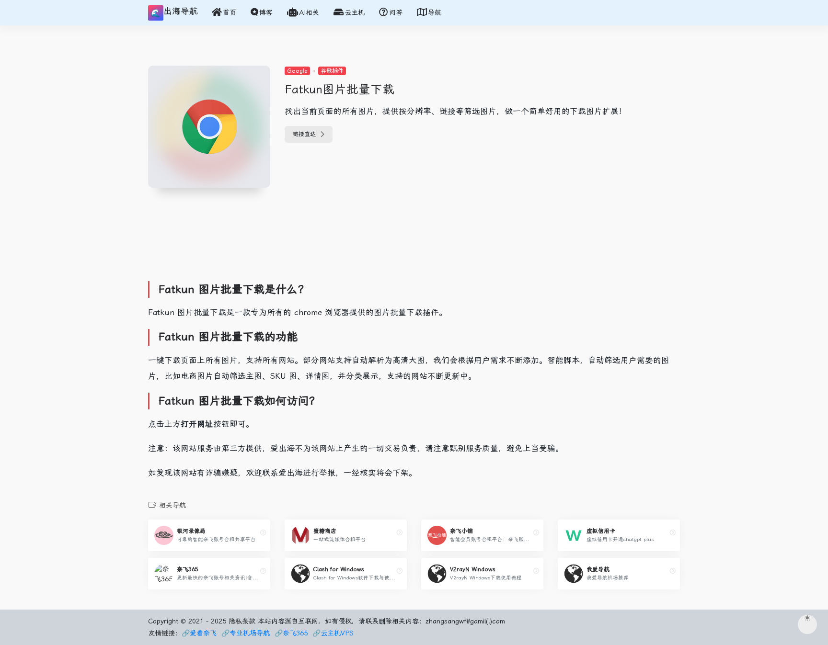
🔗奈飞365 (291, 633)
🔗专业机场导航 (245, 633)
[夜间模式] (807, 624)
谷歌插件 (332, 71)
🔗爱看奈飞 (199, 633)
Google (297, 71)
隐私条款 (242, 621)
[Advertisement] (325, 249)
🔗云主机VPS (333, 633)
